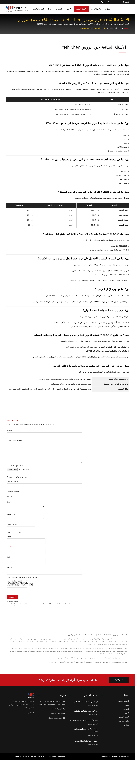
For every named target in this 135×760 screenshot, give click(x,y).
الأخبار (69, 9)
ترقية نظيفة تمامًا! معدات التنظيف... (85, 702)
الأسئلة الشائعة (81, 9)
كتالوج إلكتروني (96, 9)
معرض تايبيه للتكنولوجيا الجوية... (86, 741)
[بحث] (101, 2)
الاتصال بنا (51, 662)
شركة (49, 9)
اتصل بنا (107, 9)
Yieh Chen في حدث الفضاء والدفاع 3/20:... (85, 730)
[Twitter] (31, 713)
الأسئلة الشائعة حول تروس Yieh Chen (92, 28)
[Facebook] (33, 713)
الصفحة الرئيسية (38, 9)
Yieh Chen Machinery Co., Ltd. (40, 756)
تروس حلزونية (98, 662)
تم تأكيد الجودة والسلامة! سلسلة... (86, 711)
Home (121, 28)
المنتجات (59, 9)
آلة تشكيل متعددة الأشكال (68, 662)
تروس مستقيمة (107, 662)
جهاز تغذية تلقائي (90, 662)
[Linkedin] (28, 713)
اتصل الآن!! (119, 680)
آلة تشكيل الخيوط (80, 662)
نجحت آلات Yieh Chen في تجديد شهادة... (83, 720)
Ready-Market (105, 756)
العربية (127, 2)
